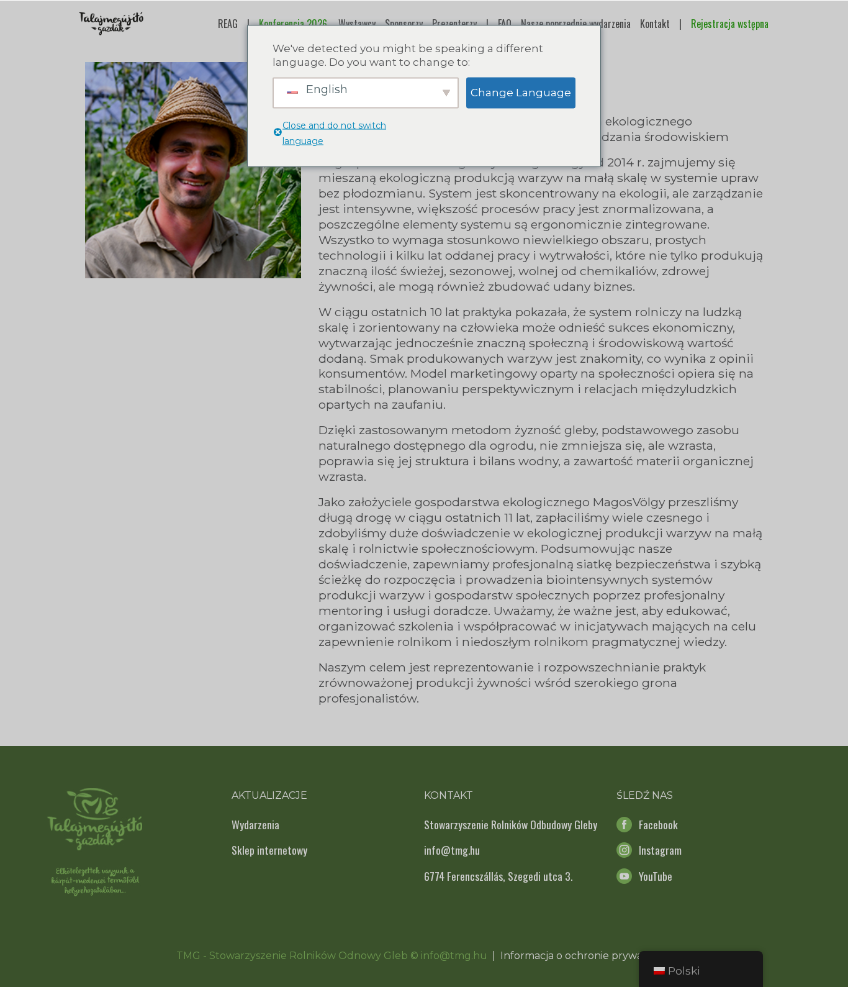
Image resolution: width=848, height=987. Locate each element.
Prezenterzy (454, 23)
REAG (228, 23)
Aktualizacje (269, 795)
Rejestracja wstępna (730, 23)
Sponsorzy (404, 23)
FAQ (505, 23)
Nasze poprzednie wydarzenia (576, 23)
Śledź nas (644, 795)
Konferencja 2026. (294, 23)
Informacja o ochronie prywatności (586, 956)
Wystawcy (357, 23)
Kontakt (655, 23)
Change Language (521, 92)
